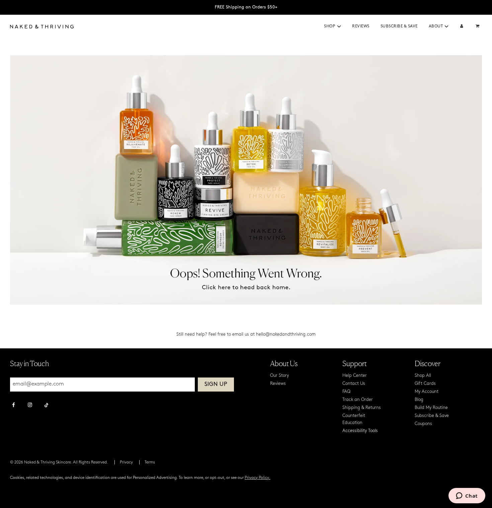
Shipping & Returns (361, 408)
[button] (339, 26)
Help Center (354, 375)
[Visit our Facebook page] (13, 406)
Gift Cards (425, 384)
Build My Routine (431, 408)
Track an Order (357, 400)
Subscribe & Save (399, 26)
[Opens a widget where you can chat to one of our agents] (466, 496)
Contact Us (353, 384)
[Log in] (462, 26)
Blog (419, 400)
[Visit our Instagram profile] (29, 406)
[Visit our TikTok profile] (46, 404)
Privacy (126, 462)
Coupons (423, 424)
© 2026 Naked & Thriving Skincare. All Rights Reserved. (59, 462)
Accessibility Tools (360, 431)
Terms (150, 462)
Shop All (423, 375)
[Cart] (478, 26)
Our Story (279, 375)
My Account (426, 392)
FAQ (346, 392)
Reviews (361, 26)
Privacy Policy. (257, 478)
